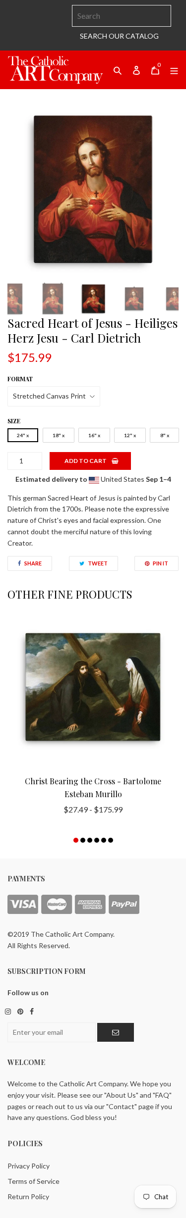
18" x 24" (58, 437)
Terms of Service (33, 1181)
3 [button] (89, 840)
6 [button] (110, 840)
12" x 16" (130, 437)
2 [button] (82, 840)
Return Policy (28, 1196)
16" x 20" (94, 437)
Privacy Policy (28, 1166)
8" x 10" (164, 437)
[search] (121, 16)
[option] (93, 189)
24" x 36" (23, 437)
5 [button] (103, 840)
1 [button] (75, 840)
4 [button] (96, 840)
